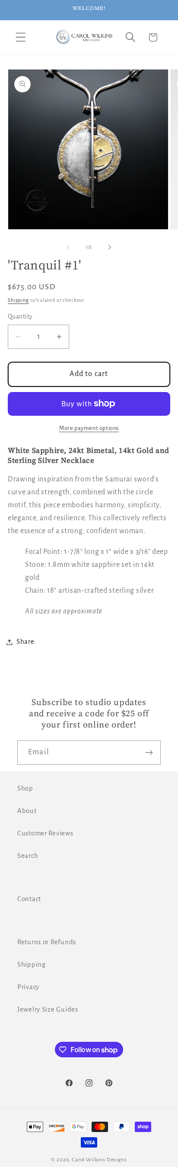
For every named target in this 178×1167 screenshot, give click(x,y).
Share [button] (25, 641)
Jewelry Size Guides (47, 1009)
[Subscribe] (148, 752)
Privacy (28, 987)
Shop (25, 788)
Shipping (18, 300)
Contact (29, 898)
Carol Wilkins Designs (99, 1160)
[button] (21, 37)
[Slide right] (109, 246)
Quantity (20, 316)
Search (27, 855)
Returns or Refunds (46, 942)
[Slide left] (68, 246)
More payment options (89, 428)
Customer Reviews (45, 833)
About (27, 810)
